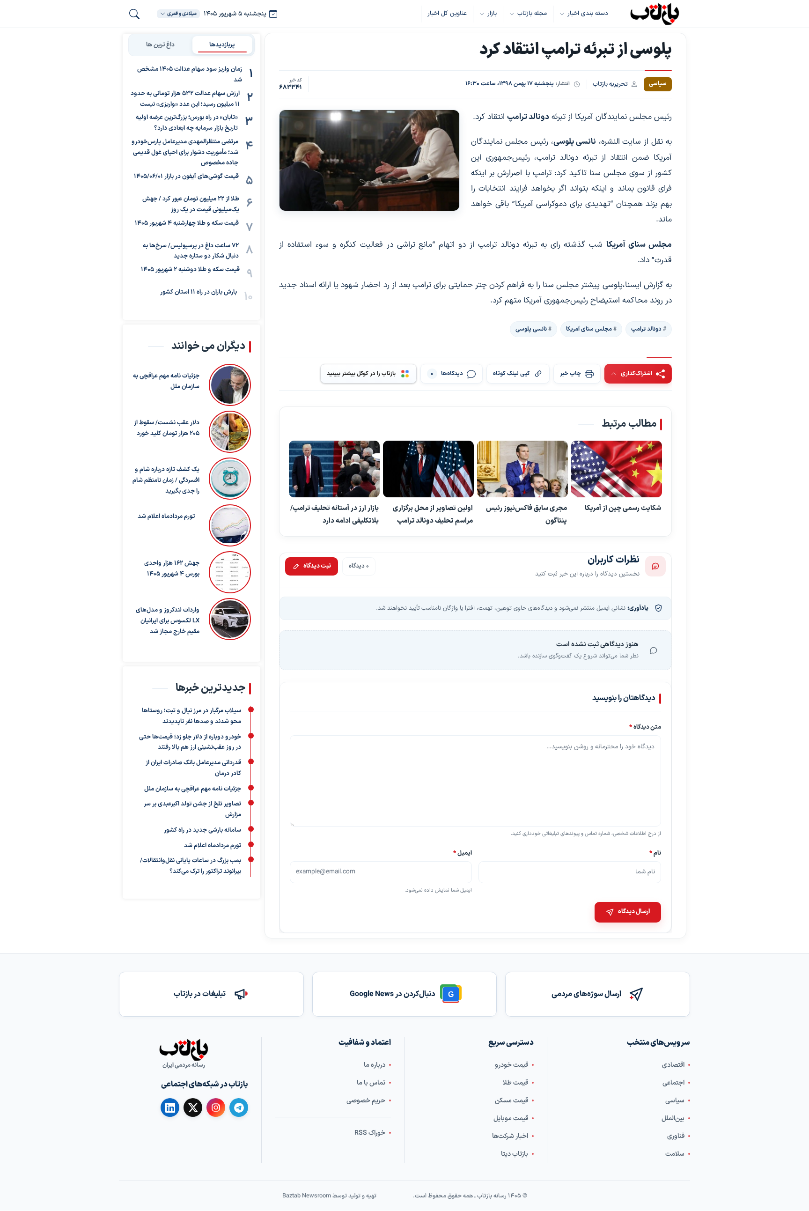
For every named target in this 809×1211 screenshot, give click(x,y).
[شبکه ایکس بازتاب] (193, 1107)
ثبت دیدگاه (317, 566)
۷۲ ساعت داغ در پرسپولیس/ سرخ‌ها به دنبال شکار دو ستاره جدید (191, 251)
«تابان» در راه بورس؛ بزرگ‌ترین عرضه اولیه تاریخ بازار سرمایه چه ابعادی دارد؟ (187, 123)
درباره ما (374, 1065)
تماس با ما (371, 1083)
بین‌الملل (673, 1118)
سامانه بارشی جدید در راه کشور (202, 830)
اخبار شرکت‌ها (510, 1136)
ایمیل (463, 853)
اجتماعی (673, 1083)
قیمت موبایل (510, 1118)
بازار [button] (492, 13)
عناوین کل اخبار (447, 13)
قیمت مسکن (511, 1101)
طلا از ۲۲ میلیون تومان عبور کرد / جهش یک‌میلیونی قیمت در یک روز (190, 204)
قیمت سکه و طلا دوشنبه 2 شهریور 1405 (190, 269)
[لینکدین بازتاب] (170, 1107)
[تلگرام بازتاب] (238, 1107)
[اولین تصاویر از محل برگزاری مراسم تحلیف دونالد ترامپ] (428, 469)
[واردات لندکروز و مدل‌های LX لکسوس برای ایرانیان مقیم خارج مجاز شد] (230, 619)
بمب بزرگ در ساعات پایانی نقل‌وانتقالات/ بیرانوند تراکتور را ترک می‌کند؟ (190, 866)
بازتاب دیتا (514, 1154)
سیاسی (674, 1101)
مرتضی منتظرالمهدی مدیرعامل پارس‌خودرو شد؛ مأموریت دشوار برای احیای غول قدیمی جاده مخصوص (185, 152)
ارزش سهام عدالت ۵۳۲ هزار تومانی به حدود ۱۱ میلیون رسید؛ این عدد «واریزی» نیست (185, 99)
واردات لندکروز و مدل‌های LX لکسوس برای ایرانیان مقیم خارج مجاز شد (167, 621)
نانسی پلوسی (531, 329)
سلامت (674, 1154)
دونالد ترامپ (646, 329)
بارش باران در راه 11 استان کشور (198, 292)
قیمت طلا (515, 1083)
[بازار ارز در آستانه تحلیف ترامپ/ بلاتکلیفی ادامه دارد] (334, 469)
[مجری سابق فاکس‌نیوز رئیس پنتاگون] (522, 469)
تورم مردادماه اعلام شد (166, 516)
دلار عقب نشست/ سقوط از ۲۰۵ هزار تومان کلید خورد (166, 428)
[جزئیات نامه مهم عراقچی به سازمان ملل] (230, 385)
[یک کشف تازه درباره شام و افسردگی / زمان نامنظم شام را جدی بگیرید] (230, 479)
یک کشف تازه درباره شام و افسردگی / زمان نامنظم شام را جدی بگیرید (165, 480)
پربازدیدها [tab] (222, 44)
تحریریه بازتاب (610, 84)
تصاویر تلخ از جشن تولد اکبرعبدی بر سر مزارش (192, 809)
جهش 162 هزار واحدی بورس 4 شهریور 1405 (171, 569)
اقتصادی (673, 1065)
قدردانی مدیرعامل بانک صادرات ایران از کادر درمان (193, 768)
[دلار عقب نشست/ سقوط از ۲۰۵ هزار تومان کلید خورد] (230, 432)
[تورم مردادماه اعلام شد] (227, 525)
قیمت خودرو (511, 1065)
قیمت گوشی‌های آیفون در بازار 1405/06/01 (186, 176)
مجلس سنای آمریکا (589, 329)
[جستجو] (134, 14)
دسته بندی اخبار (587, 13)
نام (655, 853)
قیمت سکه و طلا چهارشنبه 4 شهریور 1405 (187, 223)
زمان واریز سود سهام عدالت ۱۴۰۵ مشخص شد (189, 75)
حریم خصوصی (365, 1101)
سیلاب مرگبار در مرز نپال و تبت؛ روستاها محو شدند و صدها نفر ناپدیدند (191, 716)
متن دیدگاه (645, 727)
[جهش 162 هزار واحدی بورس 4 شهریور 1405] (230, 572)
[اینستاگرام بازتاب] (215, 1107)
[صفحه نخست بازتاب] (183, 1050)
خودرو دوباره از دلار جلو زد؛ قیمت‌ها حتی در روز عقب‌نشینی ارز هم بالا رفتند (190, 742)
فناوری (675, 1136)
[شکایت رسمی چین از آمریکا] (616, 469)
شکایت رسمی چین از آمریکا (623, 508)
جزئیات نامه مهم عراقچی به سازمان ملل (166, 381)
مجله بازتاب (532, 13)
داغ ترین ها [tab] (160, 44)
